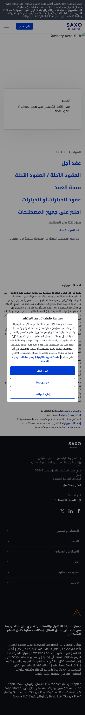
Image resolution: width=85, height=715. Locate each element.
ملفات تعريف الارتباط (47, 357)
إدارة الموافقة (42, 394)
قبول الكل (42, 370)
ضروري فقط (42, 382)
